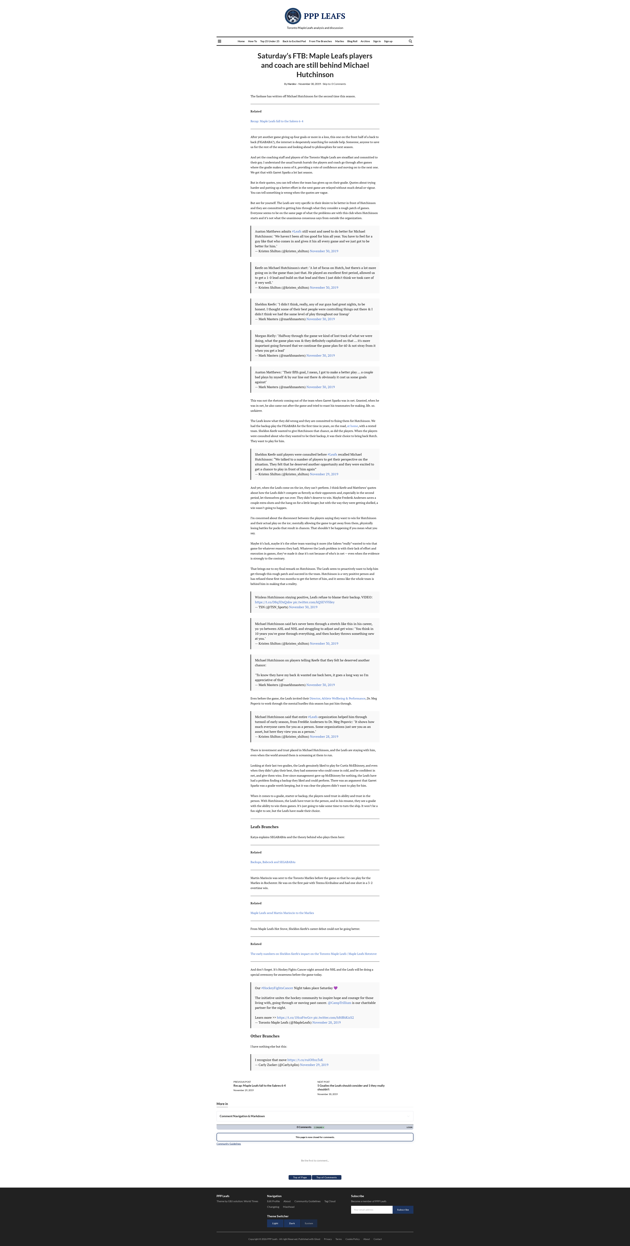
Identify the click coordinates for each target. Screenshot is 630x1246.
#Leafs (297, 231)
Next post (323, 1081)
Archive (365, 41)
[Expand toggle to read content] (408, 1116)
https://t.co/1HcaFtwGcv (295, 1017)
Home (241, 41)
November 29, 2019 (324, 474)
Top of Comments (326, 1177)
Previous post (242, 1081)
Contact (378, 1239)
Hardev (290, 83)
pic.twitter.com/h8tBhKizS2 (334, 1017)
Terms (339, 1239)
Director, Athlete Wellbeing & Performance (338, 698)
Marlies (339, 41)
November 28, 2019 (324, 736)
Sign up (388, 41)
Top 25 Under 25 (269, 41)
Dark (292, 1223)
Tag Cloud (330, 1201)
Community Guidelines (307, 1201)
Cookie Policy (353, 1239)
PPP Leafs (324, 16)
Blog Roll (352, 41)
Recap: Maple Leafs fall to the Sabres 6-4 (277, 121)
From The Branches (320, 41)
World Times (251, 1201)
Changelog (273, 1206)
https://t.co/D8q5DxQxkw (273, 602)
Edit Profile (273, 1201)
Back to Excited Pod (294, 41)
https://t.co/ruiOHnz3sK (305, 1060)
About (287, 1201)
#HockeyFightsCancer (277, 988)
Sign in (377, 41)
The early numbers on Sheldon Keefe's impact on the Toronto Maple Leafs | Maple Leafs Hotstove (314, 954)
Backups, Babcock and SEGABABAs (273, 862)
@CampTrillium (339, 1002)
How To (252, 41)
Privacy (328, 1239)
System (309, 1223)
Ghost (317, 1239)
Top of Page (300, 1177)
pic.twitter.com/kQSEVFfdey (314, 602)
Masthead (288, 1206)
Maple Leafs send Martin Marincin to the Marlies (282, 913)
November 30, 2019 (324, 251)
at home (352, 426)
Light (275, 1223)
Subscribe (403, 1209)
